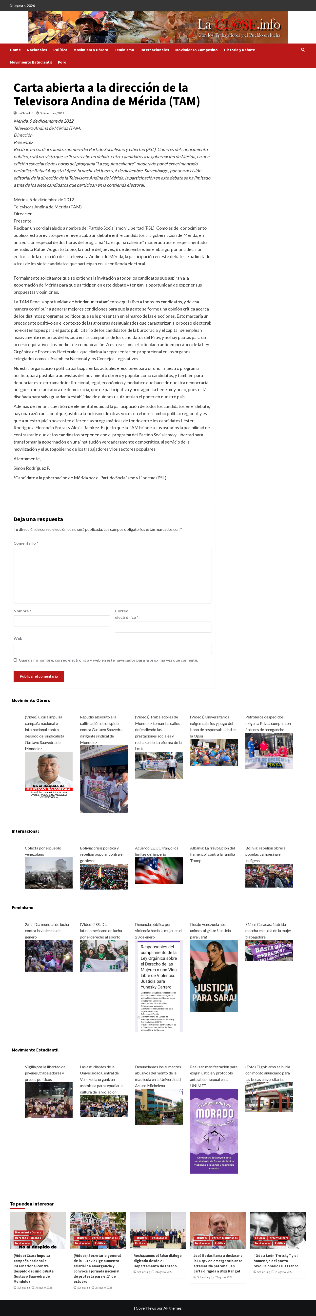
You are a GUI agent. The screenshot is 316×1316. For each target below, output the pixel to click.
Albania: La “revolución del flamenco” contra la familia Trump (212, 854)
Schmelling (23, 1287)
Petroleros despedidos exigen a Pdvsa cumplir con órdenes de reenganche (268, 723)
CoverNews (146, 1308)
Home (15, 49)
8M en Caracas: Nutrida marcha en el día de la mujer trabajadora (268, 930)
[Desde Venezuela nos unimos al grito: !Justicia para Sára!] (214, 975)
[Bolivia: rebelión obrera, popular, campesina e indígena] (269, 875)
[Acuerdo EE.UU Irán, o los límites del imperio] (159, 870)
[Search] (303, 49)
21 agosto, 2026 (283, 1272)
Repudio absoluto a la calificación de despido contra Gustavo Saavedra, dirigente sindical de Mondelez (101, 729)
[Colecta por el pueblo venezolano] (49, 872)
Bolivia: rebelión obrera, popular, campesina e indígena (265, 854)
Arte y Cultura (279, 1238)
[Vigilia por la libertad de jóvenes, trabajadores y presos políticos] (49, 1099)
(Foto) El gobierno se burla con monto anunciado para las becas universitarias (267, 1073)
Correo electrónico (126, 614)
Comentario (26, 543)
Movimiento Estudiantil (31, 62)
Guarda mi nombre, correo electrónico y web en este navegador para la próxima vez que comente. (108, 660)
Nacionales (37, 49)
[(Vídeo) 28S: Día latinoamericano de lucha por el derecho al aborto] (104, 955)
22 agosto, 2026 (223, 1277)
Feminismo (124, 49)
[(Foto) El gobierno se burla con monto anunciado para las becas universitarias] (269, 1096)
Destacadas (23, 1243)
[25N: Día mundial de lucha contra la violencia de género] (49, 955)
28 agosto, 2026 (103, 1287)
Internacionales (154, 49)
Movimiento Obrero (91, 49)
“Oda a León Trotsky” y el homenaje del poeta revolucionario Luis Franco (276, 1260)
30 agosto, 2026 (43, 1287)
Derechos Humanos (28, 1238)
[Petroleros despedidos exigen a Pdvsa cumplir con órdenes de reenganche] (269, 750)
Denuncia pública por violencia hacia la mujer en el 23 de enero (158, 930)
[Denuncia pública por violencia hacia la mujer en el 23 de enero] (159, 985)
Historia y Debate (239, 49)
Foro (62, 62)
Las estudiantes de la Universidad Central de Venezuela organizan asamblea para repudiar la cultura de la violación (101, 1079)
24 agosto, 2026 (163, 1272)
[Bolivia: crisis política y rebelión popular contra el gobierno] (104, 876)
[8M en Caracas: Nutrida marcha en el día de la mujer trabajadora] (269, 950)
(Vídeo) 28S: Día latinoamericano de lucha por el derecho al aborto (101, 930)
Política (60, 49)
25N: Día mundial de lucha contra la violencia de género (47, 930)
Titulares (81, 1238)
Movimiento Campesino (196, 49)
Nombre (22, 610)
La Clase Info (26, 113)
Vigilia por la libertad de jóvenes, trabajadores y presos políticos (45, 1073)
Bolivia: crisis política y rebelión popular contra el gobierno (101, 854)
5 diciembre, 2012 (52, 113)
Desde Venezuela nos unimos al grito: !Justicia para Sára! (210, 930)
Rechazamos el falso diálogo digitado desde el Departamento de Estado (158, 1260)
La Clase (260, 1238)
